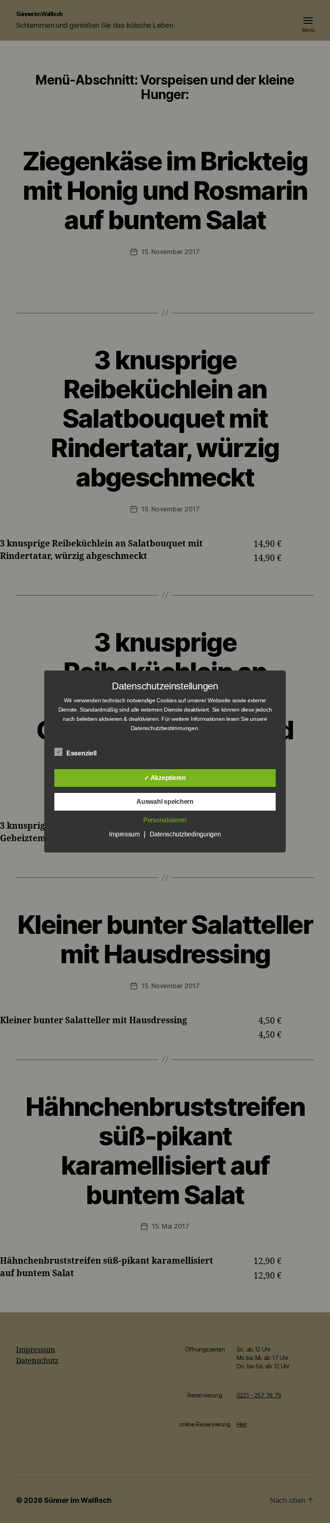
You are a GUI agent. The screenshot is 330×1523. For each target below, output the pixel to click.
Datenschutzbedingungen (185, 834)
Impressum (124, 834)
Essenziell (82, 753)
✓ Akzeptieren (165, 777)
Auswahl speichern (164, 801)
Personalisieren (165, 820)
